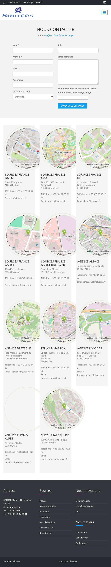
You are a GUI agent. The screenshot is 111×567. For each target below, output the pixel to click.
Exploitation (81, 543)
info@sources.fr (34, 2)
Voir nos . (56, 35)
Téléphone (18, 80)
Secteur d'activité (21, 91)
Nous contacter (47, 527)
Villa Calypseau (83, 500)
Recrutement (46, 533)
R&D (78, 511)
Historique (45, 517)
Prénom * (17, 56)
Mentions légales (11, 561)
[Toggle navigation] (104, 12)
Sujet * (61, 45)
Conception (81, 532)
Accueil (43, 500)
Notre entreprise (48, 506)
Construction (82, 537)
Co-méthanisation (84, 506)
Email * (16, 68)
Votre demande (65, 56)
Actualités (44, 511)
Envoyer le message (72, 105)
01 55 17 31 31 (14, 2)
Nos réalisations (47, 522)
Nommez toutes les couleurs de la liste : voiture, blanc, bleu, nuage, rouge (78, 90)
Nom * (16, 45)
